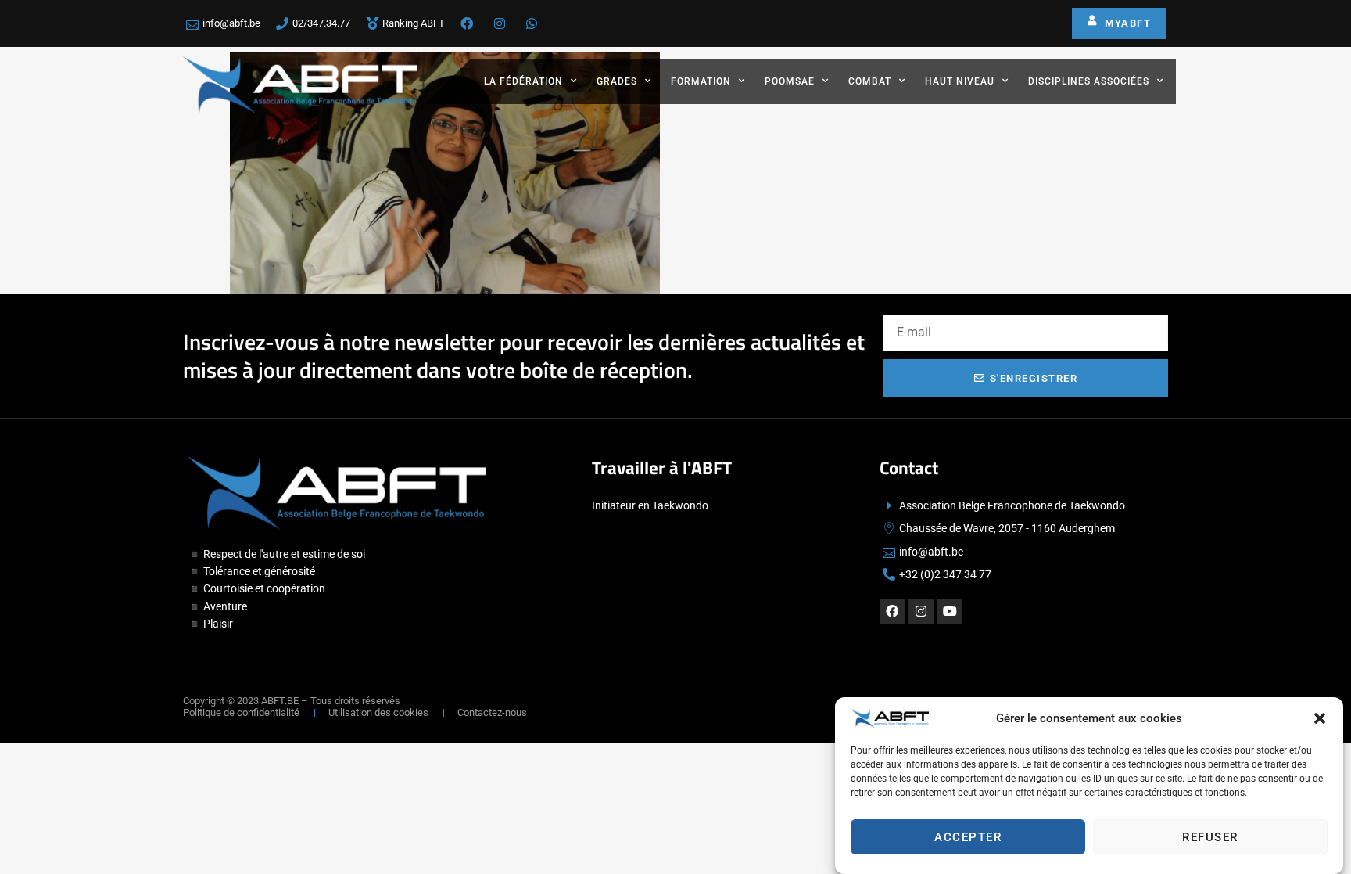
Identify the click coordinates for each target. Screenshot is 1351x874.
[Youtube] (949, 611)
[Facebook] (892, 611)
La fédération (523, 81)
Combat (869, 81)
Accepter (968, 837)
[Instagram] (921, 611)
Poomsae (790, 81)
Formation (701, 81)
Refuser (1210, 837)
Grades (617, 81)
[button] (1320, 718)
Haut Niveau (959, 81)
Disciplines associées (1088, 81)
